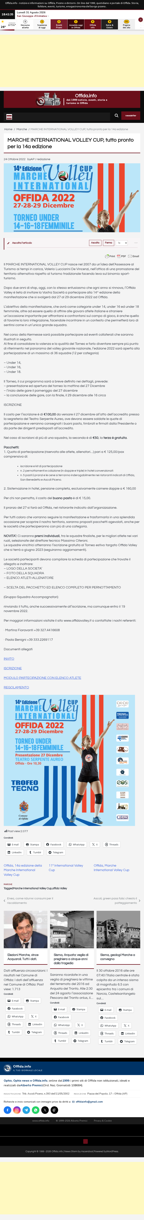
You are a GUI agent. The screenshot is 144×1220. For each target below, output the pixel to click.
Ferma (108, 242)
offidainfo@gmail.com (89, 1102)
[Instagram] (17, 1110)
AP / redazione (40, 159)
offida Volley (59, 888)
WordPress (112, 1151)
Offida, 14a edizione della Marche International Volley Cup (23, 870)
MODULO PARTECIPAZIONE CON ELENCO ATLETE (42, 678)
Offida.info (86, 95)
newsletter (130, 115)
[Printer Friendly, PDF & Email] (122, 256)
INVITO (9, 659)
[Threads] (54, 1110)
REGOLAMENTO (16, 687)
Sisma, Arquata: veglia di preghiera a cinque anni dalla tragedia (71, 959)
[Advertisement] (72, 61)
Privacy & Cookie (103, 1120)
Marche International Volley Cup (32, 888)
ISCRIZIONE (13, 668)
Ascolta (95, 242)
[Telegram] (26, 1110)
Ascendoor (87, 1151)
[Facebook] (7, 1110)
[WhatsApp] (35, 1110)
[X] (45, 1110)
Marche (8, 884)
